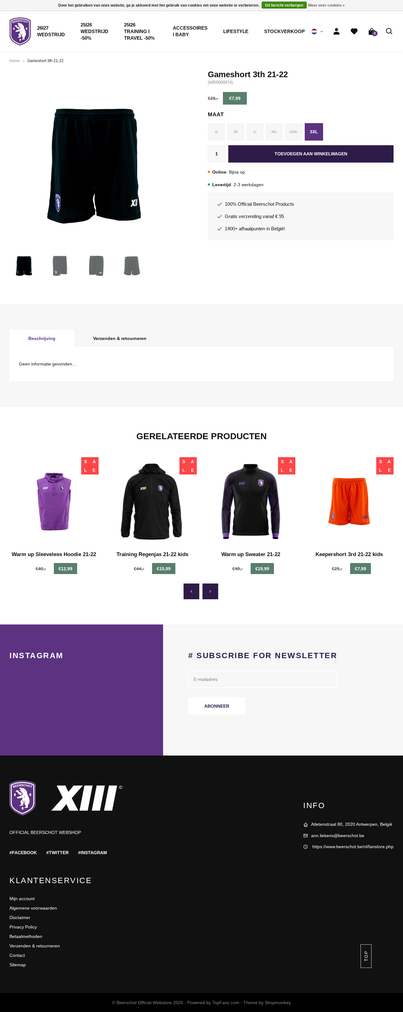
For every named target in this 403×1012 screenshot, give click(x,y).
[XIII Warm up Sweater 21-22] (250, 501)
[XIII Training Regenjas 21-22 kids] (152, 501)
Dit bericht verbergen (284, 5)
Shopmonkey (278, 1002)
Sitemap (17, 964)
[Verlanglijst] (354, 31)
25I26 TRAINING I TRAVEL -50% (139, 31)
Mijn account (22, 898)
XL (274, 131)
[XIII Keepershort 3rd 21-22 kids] (349, 501)
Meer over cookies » (326, 5)
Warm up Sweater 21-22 (250, 554)
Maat (216, 115)
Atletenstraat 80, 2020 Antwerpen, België (351, 824)
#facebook (23, 852)
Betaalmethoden (25, 936)
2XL (294, 131)
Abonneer (216, 706)
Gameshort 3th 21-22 (45, 61)
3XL (314, 131)
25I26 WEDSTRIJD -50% (94, 31)
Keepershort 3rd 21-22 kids (349, 554)
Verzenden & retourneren (119, 338)
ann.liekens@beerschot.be (337, 835)
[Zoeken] (389, 31)
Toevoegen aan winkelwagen (311, 153)
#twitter (57, 852)
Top (365, 956)
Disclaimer (19, 917)
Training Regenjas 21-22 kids (152, 554)
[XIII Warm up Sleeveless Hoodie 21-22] (54, 501)
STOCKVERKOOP (284, 31)
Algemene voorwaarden (33, 908)
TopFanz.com (225, 1002)
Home (14, 61)
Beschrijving (41, 338)
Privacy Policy (23, 926)
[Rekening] (336, 31)
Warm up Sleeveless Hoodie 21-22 (54, 554)
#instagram (92, 852)
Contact (17, 955)
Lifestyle (235, 31)
